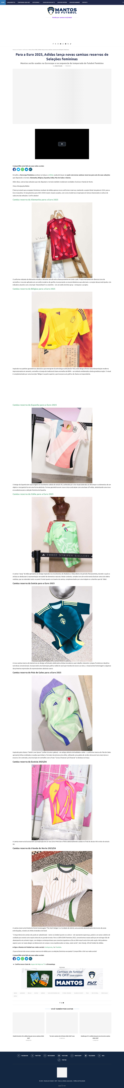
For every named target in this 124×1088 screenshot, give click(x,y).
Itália (87, 993)
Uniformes (25, 49)
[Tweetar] (18, 169)
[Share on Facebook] (59, 1002)
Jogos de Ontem (62, 2)
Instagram (48, 947)
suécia (15, 996)
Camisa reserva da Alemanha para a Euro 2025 (35, 200)
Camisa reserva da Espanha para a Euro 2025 (35, 405)
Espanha (43, 993)
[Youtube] (60, 43)
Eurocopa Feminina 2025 (54, 993)
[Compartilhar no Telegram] (26, 169)
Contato (84, 2)
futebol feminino (66, 993)
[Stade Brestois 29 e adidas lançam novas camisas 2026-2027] (28, 1022)
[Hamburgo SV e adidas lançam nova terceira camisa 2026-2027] (95, 1022)
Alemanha (22, 993)
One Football (95, 993)
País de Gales (104, 993)
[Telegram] (65, 43)
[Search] (123, 2)
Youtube (58, 947)
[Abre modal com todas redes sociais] (30, 169)
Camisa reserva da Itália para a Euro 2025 (33, 494)
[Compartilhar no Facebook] (14, 169)
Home (2, 2)
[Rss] (68, 43)
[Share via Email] (63, 1002)
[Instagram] (58, 43)
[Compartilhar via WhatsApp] (22, 169)
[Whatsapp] (63, 43)
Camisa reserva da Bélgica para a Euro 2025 (34, 289)
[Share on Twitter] (61, 1003)
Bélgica (29, 993)
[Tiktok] (70, 43)
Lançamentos (11, 2)
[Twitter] (55, 43)
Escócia (36, 993)
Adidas (51, 175)
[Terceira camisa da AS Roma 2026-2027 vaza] (62, 1022)
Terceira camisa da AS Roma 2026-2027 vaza (62, 1036)
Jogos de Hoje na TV (49, 2)
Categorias (35, 2)
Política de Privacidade (79, 1081)
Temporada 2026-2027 (24, 2)
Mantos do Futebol (17, 49)
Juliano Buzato (58, 66)
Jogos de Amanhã (74, 2)
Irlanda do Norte (78, 993)
